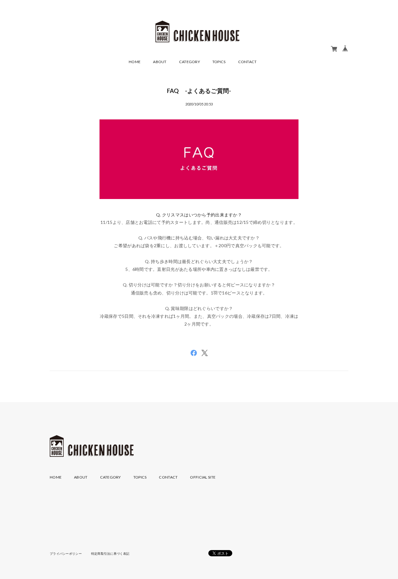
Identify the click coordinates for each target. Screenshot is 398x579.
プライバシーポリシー (66, 553)
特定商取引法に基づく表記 (110, 553)
